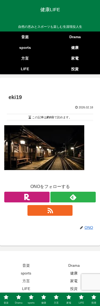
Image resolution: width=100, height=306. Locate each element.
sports (26, 273)
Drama (74, 265)
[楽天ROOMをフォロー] (27, 197)
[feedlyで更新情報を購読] (73, 197)
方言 (26, 281)
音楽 (26, 265)
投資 (74, 289)
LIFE (26, 289)
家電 (74, 281)
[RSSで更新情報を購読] (50, 210)
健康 (74, 273)
